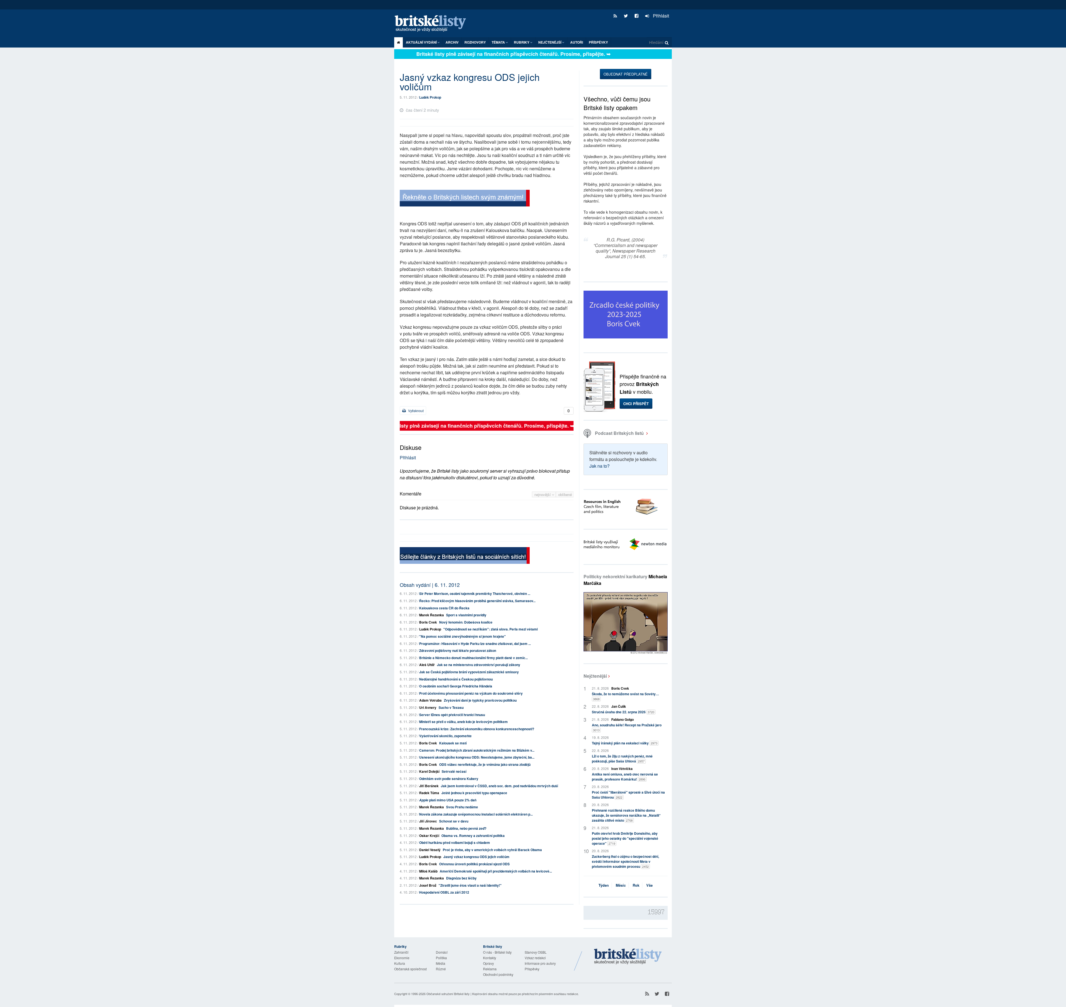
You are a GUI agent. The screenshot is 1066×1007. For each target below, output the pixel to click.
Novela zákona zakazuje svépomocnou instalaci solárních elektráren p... (476, 814)
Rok (636, 885)
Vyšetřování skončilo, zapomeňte (445, 735)
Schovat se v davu (453, 821)
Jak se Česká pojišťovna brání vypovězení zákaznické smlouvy (469, 671)
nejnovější (543, 494)
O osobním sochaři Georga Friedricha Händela (455, 686)
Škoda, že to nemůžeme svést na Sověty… (625, 696)
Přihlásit (660, 16)
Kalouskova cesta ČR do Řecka (444, 607)
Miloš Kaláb (428, 871)
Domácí (441, 952)
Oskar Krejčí (429, 835)
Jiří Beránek (429, 785)
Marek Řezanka (431, 614)
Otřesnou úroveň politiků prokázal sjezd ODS (474, 863)
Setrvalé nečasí (454, 771)
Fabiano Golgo (622, 719)
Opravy (488, 963)
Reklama (490, 968)
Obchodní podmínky (498, 974)
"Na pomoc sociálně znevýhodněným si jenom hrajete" (462, 636)
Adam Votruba (430, 700)
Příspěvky (598, 42)
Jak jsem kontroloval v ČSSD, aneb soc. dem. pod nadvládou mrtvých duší (499, 785)
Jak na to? (599, 466)
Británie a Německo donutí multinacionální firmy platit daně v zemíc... (473, 657)
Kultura (399, 963)
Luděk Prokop (430, 97)
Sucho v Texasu (451, 707)
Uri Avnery (427, 707)
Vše (649, 885)
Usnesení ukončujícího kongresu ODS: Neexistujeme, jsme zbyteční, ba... (476, 757)
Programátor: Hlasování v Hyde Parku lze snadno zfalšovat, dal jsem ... (475, 643)
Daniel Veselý (430, 849)
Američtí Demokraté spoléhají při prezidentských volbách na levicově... (496, 871)
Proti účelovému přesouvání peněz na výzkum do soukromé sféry (471, 693)
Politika (441, 957)
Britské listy (433, 24)
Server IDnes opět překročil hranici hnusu (452, 714)
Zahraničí (401, 952)
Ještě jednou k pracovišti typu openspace (474, 792)
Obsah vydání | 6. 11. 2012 (430, 584)
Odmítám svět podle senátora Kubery (448, 778)
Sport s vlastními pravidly (466, 614)
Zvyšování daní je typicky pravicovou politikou (480, 700)
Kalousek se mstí (453, 743)
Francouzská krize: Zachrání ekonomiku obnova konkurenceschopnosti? (476, 728)
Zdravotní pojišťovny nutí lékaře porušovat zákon (457, 650)
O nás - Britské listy (497, 952)
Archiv (452, 42)
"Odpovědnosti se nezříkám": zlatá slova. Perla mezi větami (490, 629)
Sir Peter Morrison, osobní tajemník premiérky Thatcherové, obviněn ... (474, 593)
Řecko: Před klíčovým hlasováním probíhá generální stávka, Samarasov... (477, 600)
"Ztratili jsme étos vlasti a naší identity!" (470, 885)
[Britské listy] (465, 199)
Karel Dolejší (429, 771)
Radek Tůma (429, 792)
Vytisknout (415, 410)
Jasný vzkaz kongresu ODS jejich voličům (476, 856)
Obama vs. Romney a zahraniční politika (473, 835)
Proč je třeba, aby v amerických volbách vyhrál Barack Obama (492, 849)
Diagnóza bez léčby (461, 878)
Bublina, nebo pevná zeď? (466, 828)
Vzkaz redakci (535, 957)
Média (440, 963)
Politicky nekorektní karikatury (625, 579)
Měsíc (621, 885)
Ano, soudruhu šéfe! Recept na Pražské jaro (627, 727)
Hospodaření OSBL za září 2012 (444, 892)
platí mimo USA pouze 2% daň (447, 799)
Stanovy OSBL (536, 952)
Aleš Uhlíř (427, 664)
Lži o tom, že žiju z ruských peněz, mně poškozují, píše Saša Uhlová (622, 759)
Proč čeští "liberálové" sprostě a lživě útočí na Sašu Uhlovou (628, 795)
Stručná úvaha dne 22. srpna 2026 (623, 711)
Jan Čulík (618, 706)
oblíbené (565, 494)
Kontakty (489, 957)
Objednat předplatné (626, 74)
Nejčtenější (595, 676)
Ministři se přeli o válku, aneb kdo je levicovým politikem (463, 721)
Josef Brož (427, 885)
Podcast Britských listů (619, 433)
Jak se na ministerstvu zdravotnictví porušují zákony (478, 664)
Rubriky (522, 42)
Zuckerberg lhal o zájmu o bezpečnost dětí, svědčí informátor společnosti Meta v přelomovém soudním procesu (625, 861)
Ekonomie (401, 957)
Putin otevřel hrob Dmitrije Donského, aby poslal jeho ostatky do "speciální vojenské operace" (625, 838)
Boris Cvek (428, 622)
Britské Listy (628, 956)
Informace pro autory (540, 963)
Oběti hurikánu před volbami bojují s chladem (454, 842)
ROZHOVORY (475, 42)
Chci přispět (636, 403)
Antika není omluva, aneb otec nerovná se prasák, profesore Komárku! (625, 777)
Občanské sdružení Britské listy (448, 993)
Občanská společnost (410, 968)
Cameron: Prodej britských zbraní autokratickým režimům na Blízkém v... (476, 750)
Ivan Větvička (622, 768)
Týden (604, 885)
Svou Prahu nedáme (462, 806)
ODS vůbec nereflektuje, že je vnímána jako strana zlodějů (485, 764)
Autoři (576, 42)
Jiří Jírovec (428, 821)
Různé (441, 968)
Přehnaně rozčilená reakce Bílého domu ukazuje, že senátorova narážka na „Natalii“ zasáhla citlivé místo (626, 815)
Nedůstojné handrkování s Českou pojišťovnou (456, 679)
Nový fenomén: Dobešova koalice (465, 622)
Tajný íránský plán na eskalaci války (624, 743)
